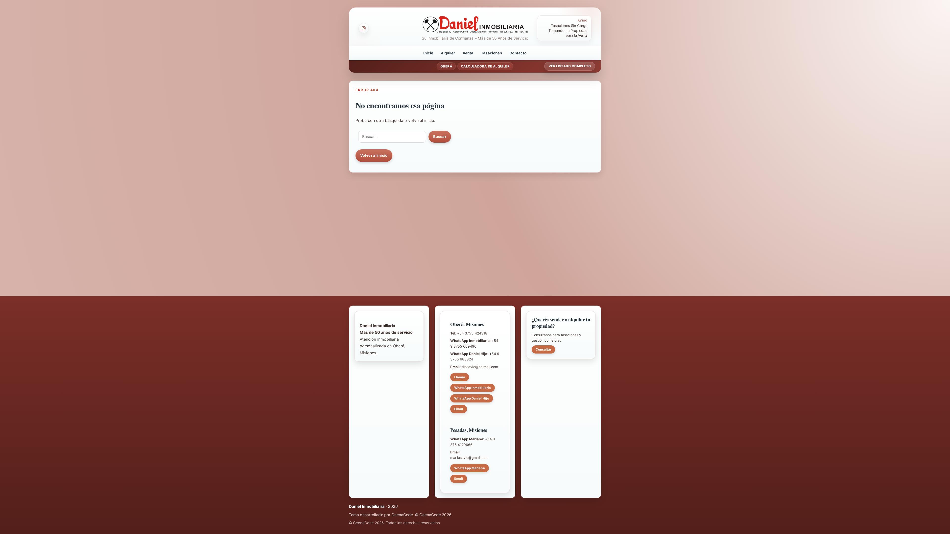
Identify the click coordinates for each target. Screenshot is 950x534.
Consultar (543, 349)
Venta (468, 53)
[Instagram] (363, 28)
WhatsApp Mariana (469, 468)
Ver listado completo (569, 66)
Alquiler (448, 53)
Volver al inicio (374, 155)
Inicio (428, 53)
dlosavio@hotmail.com (480, 367)
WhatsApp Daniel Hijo (471, 398)
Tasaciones (491, 53)
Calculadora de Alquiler (485, 66)
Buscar (439, 136)
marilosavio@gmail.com (469, 457)
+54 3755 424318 (472, 333)
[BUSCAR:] (392, 137)
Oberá (446, 66)
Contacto (517, 53)
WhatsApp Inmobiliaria (472, 388)
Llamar (459, 377)
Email (458, 409)
